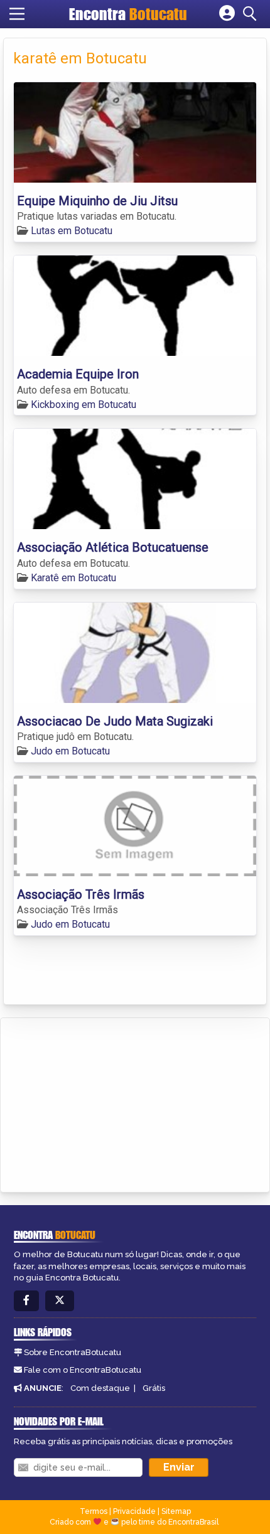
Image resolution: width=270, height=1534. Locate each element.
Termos (93, 1511)
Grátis (154, 1388)
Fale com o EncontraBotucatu (82, 1370)
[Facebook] (26, 1300)
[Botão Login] (227, 14)
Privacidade (134, 1511)
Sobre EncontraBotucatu (72, 1352)
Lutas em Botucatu (71, 231)
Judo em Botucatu (70, 751)
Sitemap (176, 1511)
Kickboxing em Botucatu (83, 404)
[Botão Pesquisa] (251, 13)
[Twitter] (59, 1300)
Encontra (128, 13)
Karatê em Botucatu (73, 578)
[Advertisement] (104, 1102)
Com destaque (100, 1388)
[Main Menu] (17, 13)
